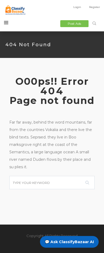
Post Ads (74, 24)
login (77, 7)
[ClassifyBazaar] (15, 10)
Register (94, 7)
